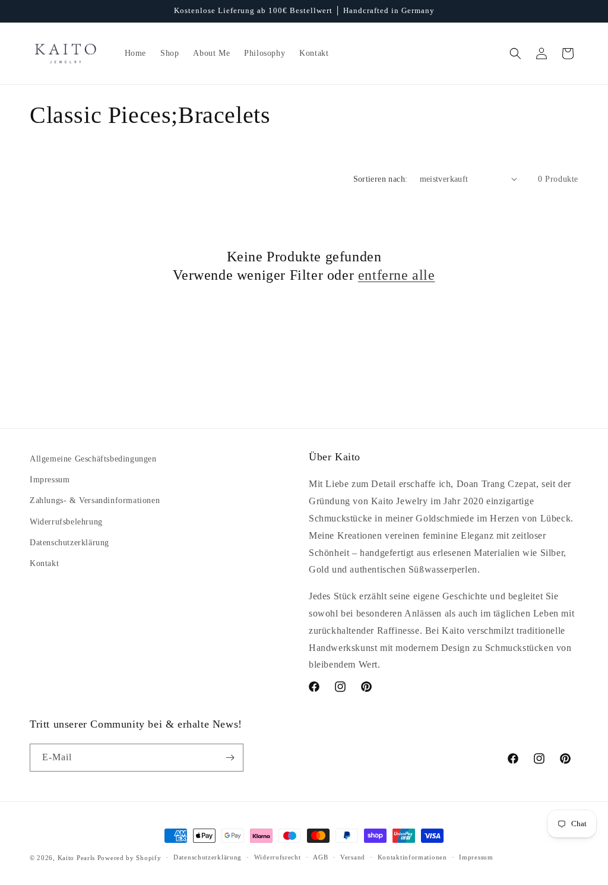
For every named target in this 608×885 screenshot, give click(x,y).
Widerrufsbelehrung (66, 521)
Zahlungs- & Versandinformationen (95, 500)
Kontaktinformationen (412, 857)
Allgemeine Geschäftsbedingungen (93, 458)
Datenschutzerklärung (69, 542)
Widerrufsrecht (277, 857)
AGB (320, 857)
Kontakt (44, 563)
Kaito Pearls (76, 857)
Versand (352, 857)
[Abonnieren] (230, 758)
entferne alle (396, 275)
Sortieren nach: (380, 179)
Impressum (49, 479)
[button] (515, 53)
